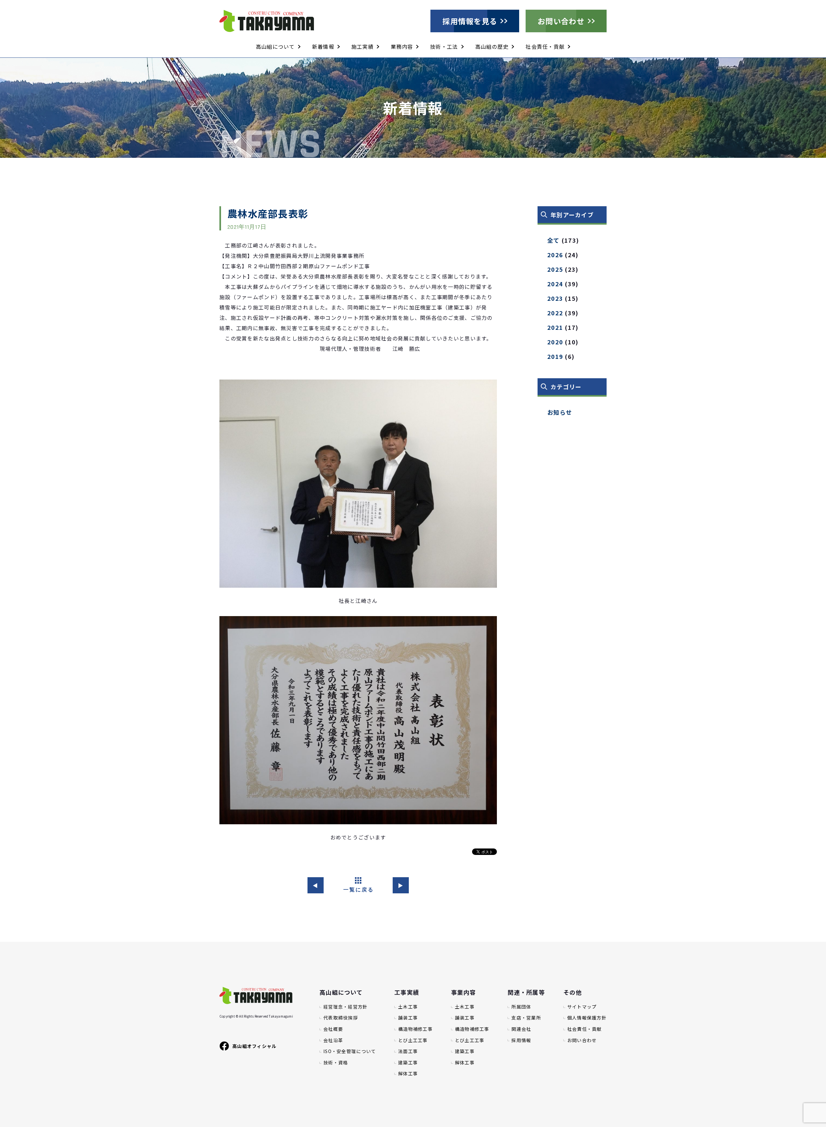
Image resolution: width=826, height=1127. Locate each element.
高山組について (275, 46)
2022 (555, 313)
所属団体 (521, 1007)
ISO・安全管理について (349, 1051)
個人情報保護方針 (587, 1018)
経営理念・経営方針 (345, 1007)
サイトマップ (582, 1007)
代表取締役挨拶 (340, 1018)
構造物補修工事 (415, 1029)
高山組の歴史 (492, 46)
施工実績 (362, 46)
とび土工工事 (413, 1040)
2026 (555, 254)
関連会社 (521, 1029)
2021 (555, 327)
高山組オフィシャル (254, 1046)
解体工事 (408, 1074)
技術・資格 (335, 1063)
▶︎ (400, 885)
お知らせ (559, 412)
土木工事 (408, 1007)
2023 (555, 298)
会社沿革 (333, 1040)
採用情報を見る (469, 20)
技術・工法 (444, 46)
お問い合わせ (561, 20)
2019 (555, 356)
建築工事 (408, 1063)
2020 (555, 342)
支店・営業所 (526, 1018)
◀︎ (315, 885)
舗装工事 (408, 1018)
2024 (555, 283)
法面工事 (408, 1051)
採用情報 (521, 1040)
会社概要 (333, 1029)
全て (553, 240)
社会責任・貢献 (545, 46)
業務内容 (402, 46)
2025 (555, 269)
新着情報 (323, 46)
